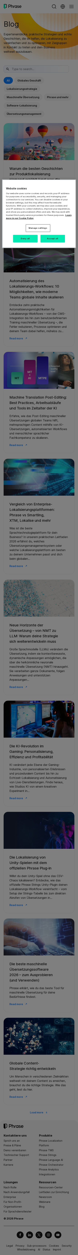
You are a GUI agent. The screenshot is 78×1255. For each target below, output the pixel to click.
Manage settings (38, 228)
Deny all (25, 238)
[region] (39, 213)
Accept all (52, 238)
